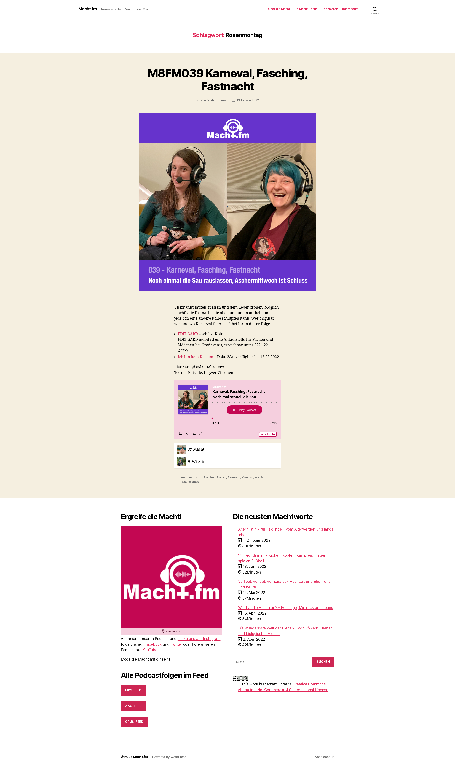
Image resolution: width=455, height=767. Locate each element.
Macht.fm (87, 9)
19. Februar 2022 (248, 100)
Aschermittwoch (191, 477)
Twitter (176, 644)
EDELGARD (188, 334)
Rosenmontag (190, 481)
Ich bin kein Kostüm (195, 357)
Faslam (221, 477)
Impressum (350, 9)
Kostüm (259, 477)
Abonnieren (329, 9)
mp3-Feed (133, 690)
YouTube (150, 650)
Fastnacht (234, 477)
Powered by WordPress (169, 757)
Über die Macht (279, 9)
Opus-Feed (134, 721)
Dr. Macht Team (305, 9)
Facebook (153, 644)
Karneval (247, 477)
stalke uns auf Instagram (199, 638)
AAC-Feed (133, 706)
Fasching (210, 477)
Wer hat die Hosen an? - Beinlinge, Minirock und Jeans (285, 607)
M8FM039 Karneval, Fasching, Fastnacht (227, 79)
